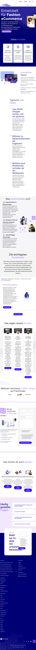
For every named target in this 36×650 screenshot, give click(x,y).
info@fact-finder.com (23, 576)
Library (1, 597)
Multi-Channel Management (6, 280)
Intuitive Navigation (3, 573)
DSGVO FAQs (2, 631)
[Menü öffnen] (31, 5)
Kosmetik (1, 589)
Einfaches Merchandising (4, 575)
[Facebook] (25, 641)
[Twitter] (27, 641)
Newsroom (2, 601)
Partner (1, 624)
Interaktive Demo (3, 614)
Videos (1, 606)
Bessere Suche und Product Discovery (6, 562)
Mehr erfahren (8, 486)
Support (25, 1)
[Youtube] (31, 641)
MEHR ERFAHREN (7, 307)
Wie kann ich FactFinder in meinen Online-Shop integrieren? (23, 518)
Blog (1, 595)
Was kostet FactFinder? (20, 511)
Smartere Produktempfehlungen (5, 566)
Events (1, 608)
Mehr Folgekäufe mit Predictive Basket (6, 571)
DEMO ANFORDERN (18, 314)
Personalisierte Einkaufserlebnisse (6, 564)
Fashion (1, 583)
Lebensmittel (2, 581)
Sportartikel (2, 587)
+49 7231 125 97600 (22, 574)
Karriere (1, 622)
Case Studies (2, 599)
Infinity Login (20, 569)
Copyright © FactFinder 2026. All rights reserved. (18, 645)
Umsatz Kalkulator (3, 612)
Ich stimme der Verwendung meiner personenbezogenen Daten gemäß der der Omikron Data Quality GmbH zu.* (23, 542)
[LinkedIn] (29, 641)
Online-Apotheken (3, 585)
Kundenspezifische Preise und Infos (6, 569)
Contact (19, 564)
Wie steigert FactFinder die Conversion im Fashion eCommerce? (23, 506)
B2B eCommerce (3, 579)
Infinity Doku (2, 604)
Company (2, 620)
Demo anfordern (3, 610)
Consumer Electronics (4, 591)
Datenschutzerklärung (26, 437)
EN (32, 1)
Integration (2, 629)
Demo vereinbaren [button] (6, 31)
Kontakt (20, 1)
